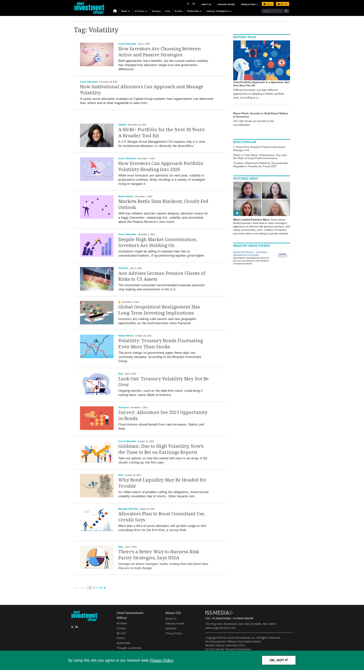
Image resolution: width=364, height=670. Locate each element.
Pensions (123, 268)
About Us (206, 4)
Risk (120, 373)
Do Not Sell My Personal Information (228, 649)
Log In (268, 4)
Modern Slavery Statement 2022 (225, 645)
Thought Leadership (129, 648)
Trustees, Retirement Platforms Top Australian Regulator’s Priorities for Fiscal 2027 (260, 165)
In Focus (139, 11)
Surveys (156, 11)
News (124, 11)
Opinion (122, 124)
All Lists (121, 633)
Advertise (171, 628)
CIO (207, 618)
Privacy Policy (161, 660)
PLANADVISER (222, 618)
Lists (167, 11)
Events (179, 11)
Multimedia (193, 11)
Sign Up (283, 4)
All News (122, 623)
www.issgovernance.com (220, 628)
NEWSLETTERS (248, 4)
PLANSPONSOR (243, 618)
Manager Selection (128, 509)
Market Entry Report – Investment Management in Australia (250, 253)
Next (101, 587)
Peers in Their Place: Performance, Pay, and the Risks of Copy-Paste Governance (259, 157)
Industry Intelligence (217, 11)
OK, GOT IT (279, 660)
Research (123, 407)
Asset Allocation (127, 44)
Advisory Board (226, 4)
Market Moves (126, 196)
